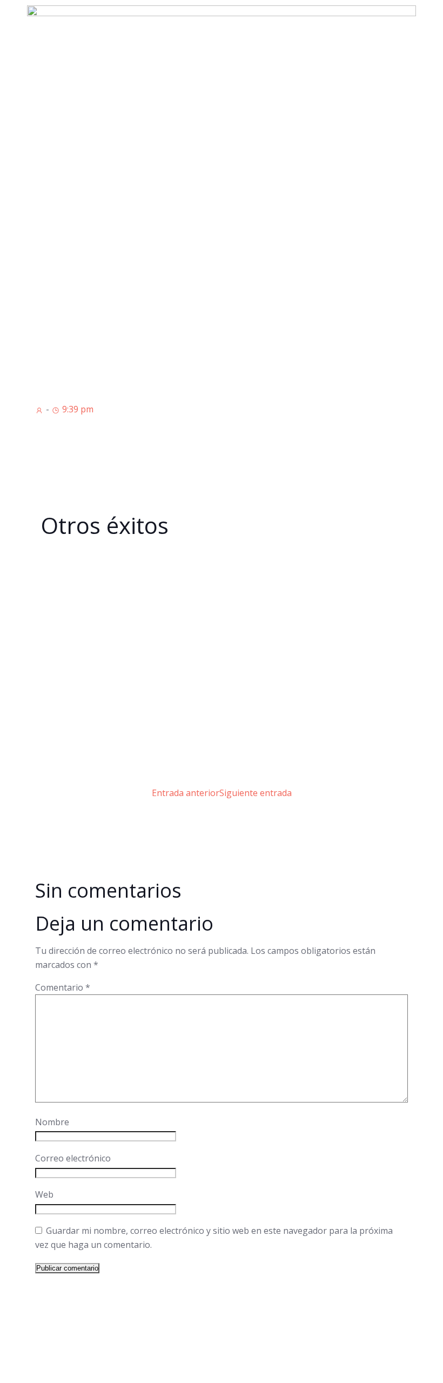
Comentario (62, 987)
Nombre (52, 1122)
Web (44, 1194)
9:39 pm (76, 409)
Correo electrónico (73, 1158)
